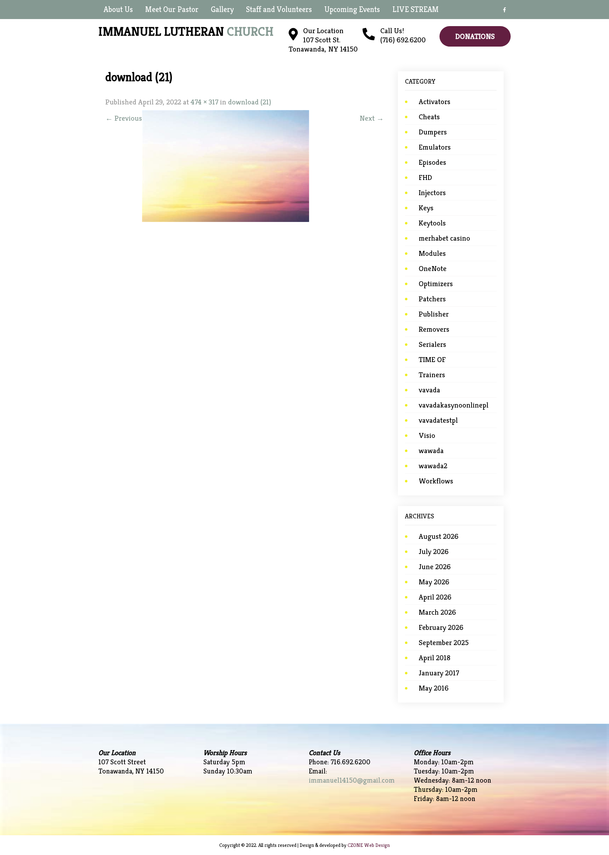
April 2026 (435, 597)
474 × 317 (204, 102)
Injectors (432, 192)
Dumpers (433, 132)
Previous (123, 118)
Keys (426, 207)
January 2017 (439, 673)
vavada (429, 390)
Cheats (429, 116)
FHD (425, 177)
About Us (118, 9)
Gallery (222, 9)
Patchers (432, 298)
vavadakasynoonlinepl (453, 405)
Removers (434, 329)
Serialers (432, 344)
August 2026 (439, 536)
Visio (427, 435)
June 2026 (435, 566)
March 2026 (437, 612)
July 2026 (434, 551)
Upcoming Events (352, 9)
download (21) (249, 102)
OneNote (433, 268)
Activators (434, 101)
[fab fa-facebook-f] (504, 11)
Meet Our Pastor (171, 9)
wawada (431, 450)
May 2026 (434, 581)
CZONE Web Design (368, 845)
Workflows (436, 481)
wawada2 (433, 465)
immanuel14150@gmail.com (352, 780)
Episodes (432, 162)
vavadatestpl (438, 420)
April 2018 (434, 657)
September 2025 (444, 642)
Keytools (432, 223)
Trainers (432, 374)
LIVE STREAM (415, 9)
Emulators (435, 147)
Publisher (434, 314)
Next (371, 118)
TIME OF (432, 359)
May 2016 (434, 688)
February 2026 (441, 627)
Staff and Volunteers (279, 9)
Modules (432, 253)
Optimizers (436, 283)
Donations (475, 36)
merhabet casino (444, 238)
